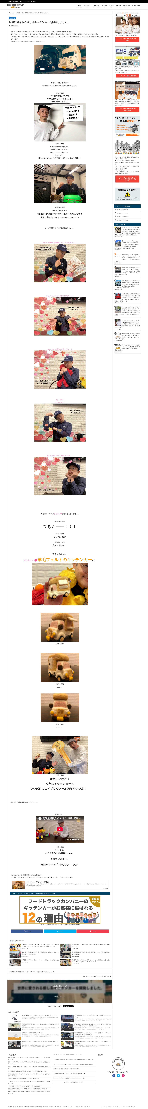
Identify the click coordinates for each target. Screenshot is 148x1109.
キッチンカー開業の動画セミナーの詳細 (127, 109)
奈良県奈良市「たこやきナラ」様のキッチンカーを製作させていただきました (27, 1088)
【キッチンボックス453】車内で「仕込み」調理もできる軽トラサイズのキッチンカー (130, 242)
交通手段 (21, 1106)
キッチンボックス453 (122, 209)
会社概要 (10, 1106)
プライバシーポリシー (69, 1106)
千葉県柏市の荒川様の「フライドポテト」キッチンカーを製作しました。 (33, 971)
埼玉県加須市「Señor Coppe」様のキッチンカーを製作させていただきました (27, 1071)
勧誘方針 (45, 1106)
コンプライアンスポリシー (55, 1106)
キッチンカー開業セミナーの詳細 (127, 39)
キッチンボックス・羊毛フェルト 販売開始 (96, 976)
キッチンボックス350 (122, 213)
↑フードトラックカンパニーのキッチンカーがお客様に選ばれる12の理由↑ (60, 924)
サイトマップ (79, 1106)
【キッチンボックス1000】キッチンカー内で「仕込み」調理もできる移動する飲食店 (131, 282)
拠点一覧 (124, 333)
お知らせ (12, 18)
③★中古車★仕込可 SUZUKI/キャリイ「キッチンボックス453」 (24, 1078)
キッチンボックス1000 (122, 216)
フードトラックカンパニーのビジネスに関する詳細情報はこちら (127, 179)
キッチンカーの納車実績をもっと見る (73, 1082)
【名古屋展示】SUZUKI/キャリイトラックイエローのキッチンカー (25, 1086)
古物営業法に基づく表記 (36, 1106)
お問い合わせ (87, 1106)
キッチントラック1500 (122, 220)
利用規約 (26, 1106)
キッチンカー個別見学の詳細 (127, 75)
